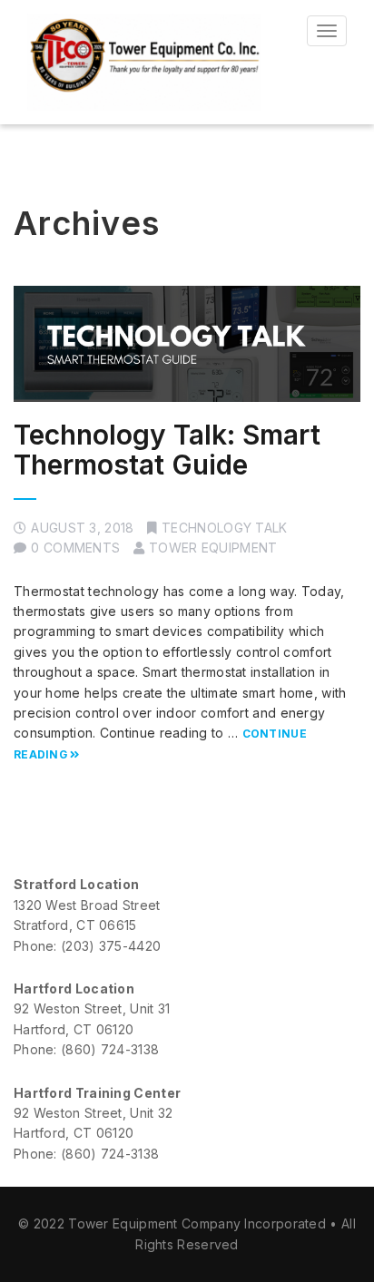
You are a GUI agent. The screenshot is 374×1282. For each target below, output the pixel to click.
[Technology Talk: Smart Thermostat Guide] (187, 343)
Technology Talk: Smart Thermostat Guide (167, 449)
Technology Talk (225, 527)
